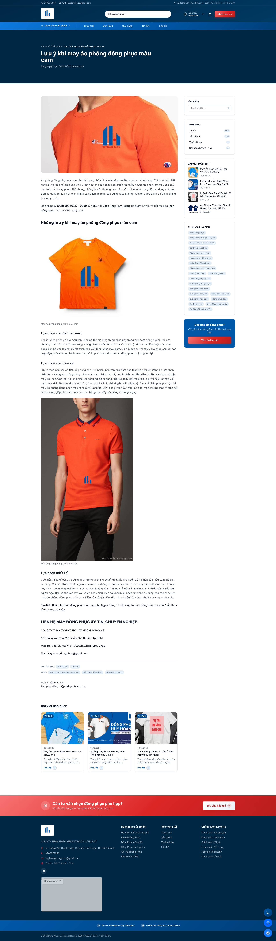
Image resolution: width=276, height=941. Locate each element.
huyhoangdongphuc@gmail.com (76, 3)
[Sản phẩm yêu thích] (203, 14)
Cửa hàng (127, 26)
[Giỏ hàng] (210, 14)
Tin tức (75, 666)
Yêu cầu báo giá (209, 340)
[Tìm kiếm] (228, 108)
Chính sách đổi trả (210, 842)
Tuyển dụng (167, 842)
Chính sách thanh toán (213, 837)
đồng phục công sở (220, 294)
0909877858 (50, 3)
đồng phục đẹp (219, 299)
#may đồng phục (114, 672)
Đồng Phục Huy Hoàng (117, 205)
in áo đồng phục (217, 273)
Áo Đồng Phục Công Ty (200, 309)
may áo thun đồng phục (200, 258)
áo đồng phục (196, 304)
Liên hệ (165, 847)
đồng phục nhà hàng (199, 288)
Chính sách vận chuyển (213, 832)
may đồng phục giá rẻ (200, 278)
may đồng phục (197, 232)
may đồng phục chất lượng (202, 243)
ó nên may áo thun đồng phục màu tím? (142, 605)
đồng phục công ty (198, 294)
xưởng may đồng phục (200, 283)
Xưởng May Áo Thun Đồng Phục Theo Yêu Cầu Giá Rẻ (214, 182)
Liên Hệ (163, 26)
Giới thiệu (108, 26)
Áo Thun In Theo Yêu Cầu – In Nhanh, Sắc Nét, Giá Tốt (215, 207)
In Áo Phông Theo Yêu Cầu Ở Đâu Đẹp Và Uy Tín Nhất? (215, 195)
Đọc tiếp (47, 768)
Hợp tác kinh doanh (211, 851)
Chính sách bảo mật (211, 856)
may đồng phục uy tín (217, 304)
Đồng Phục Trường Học (133, 847)
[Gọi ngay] (268, 912)
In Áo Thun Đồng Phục (200, 263)
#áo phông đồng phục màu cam (64, 672)
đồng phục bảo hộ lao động (202, 268)
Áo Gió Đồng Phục (130, 837)
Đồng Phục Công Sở (131, 842)
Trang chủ (88, 26)
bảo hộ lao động (197, 273)
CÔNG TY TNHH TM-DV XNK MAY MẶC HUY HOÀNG (72, 630)
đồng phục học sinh (198, 299)
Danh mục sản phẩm (56, 25)
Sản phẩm (57, 46)
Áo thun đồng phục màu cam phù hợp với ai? (87, 605)
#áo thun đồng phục (93, 672)
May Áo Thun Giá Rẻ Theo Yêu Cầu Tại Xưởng (213, 170)
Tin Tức (146, 26)
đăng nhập (58, 686)
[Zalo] (268, 923)
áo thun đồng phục (198, 248)
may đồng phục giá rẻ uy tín (202, 237)
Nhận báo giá (225, 14)
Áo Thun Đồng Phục (131, 851)
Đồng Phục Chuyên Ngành (135, 832)
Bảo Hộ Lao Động (130, 856)
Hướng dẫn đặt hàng (212, 847)
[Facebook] (44, 871)
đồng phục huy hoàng (199, 253)
